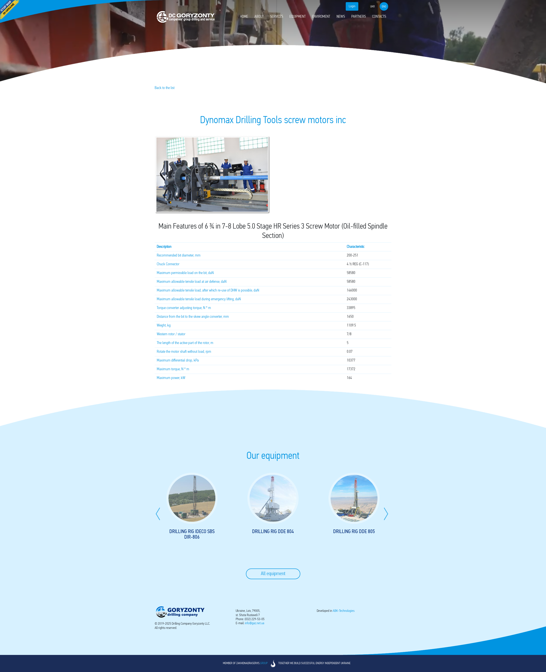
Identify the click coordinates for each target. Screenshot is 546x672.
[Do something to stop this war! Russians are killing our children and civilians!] (9, 9)
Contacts (379, 17)
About (259, 17)
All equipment (273, 573)
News (341, 17)
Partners (358, 17)
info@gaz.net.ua (254, 623)
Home (244, 17)
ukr (372, 6)
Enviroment (321, 17)
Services (276, 17)
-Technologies (343, 611)
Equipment (297, 17)
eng (384, 6)
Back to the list (164, 88)
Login (352, 6)
